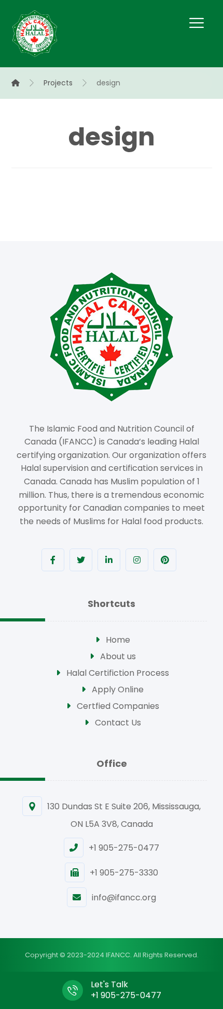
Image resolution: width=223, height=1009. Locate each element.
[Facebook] (52, 559)
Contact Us (118, 723)
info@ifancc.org (124, 897)
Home (118, 640)
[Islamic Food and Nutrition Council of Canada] (34, 33)
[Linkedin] (108, 559)
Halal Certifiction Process (117, 673)
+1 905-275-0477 (124, 848)
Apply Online (118, 689)
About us (118, 656)
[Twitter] (80, 559)
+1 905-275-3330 (124, 873)
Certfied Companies (118, 706)
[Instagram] (137, 559)
